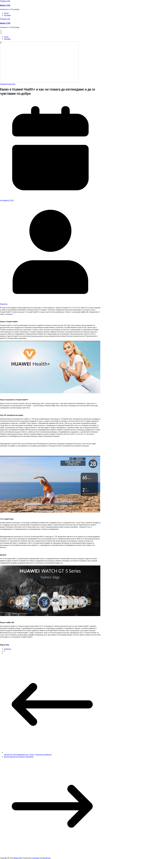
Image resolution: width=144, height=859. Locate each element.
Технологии (10, 84)
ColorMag (35, 858)
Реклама (7, 15)
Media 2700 (5, 5)
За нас (6, 13)
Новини (3, 84)
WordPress (46, 858)
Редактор (3, 304)
